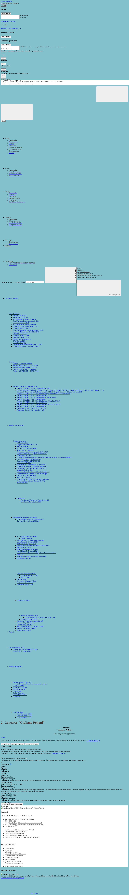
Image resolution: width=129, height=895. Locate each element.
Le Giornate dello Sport (16, 647)
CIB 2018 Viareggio (19, 343)
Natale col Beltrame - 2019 (29, 619)
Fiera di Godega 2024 (24, 547)
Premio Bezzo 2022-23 (20, 317)
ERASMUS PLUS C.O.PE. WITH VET (26, 365)
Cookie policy (9, 848)
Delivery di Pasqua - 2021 (25, 584)
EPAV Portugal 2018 (19, 341)
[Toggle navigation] (17, 112)
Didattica (79, 270)
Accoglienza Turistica (20, 687)
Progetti (11, 632)
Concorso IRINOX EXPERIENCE (28, 461)
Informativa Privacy (11, 852)
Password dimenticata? (8, 21)
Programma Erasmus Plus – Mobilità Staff (30, 410)
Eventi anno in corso (19, 441)
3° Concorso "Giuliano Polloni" (27, 448)
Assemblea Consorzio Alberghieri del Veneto (31, 556)
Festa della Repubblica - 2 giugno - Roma (30, 626)
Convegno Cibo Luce (24, 455)
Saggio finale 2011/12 (24, 630)
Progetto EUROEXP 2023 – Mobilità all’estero (32, 403)
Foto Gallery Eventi (15, 666)
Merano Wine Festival (20, 695)
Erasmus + (12, 362)
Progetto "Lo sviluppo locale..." (27, 628)
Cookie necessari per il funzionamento (13, 758)
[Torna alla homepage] (5, 79)
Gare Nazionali (18, 712)
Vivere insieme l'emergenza (25, 450)
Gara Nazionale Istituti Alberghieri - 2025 (30, 519)
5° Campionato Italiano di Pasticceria (24, 319)
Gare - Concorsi (14, 314)
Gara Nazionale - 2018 (24, 716)
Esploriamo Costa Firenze (25, 583)
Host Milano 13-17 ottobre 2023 (27, 551)
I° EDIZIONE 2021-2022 (29, 575)
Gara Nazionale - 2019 (24, 714)
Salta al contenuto (6, 2)
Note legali (8, 850)
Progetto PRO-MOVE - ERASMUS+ (25, 369)
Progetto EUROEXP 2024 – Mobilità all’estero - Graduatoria (36, 397)
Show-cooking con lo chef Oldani (27, 521)
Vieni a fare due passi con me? (26, 477)
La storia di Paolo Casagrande (26, 475)
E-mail (22, 47)
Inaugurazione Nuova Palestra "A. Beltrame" (31, 464)
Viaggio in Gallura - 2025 (25, 470)
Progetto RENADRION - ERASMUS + (26, 371)
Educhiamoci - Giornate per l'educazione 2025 (31, 468)
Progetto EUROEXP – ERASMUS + (25, 386)
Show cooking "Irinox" (24, 625)
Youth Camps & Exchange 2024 (27, 542)
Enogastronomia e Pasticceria (22, 682)
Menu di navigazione (114, 295)
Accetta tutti (31, 744)
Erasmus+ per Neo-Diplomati (22, 364)
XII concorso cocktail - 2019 (22, 339)
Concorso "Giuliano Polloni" (26, 574)
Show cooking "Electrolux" (26, 623)
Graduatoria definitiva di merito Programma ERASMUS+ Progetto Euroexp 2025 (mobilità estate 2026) (50, 392)
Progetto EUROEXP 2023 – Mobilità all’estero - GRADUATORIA (38, 401)
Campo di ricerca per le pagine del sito (13, 282)
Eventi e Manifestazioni (84, 273)
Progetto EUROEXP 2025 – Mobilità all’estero (32, 395)
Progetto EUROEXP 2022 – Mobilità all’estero (32, 406)
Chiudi (3, 58)
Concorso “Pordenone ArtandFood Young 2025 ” (32, 466)
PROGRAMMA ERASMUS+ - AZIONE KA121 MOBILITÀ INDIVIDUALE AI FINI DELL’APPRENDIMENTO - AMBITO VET (61, 390)
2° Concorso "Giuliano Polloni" (27, 536)
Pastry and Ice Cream (24, 558)
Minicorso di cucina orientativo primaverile (30, 540)
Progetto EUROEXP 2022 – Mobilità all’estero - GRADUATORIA (38, 404)
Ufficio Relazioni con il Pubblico (15, 854)
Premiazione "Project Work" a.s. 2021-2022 (35, 500)
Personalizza (5, 744)
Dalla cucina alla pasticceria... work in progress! (32, 684)
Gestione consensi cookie (13, 861)
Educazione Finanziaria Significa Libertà (30, 621)
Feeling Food (17, 691)
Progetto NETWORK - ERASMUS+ (25, 367)
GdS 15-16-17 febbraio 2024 (22, 651)
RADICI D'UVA (22, 443)
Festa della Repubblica (20, 689)
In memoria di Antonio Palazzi (26, 581)
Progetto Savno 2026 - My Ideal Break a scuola (32, 454)
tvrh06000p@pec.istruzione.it (26, 825)
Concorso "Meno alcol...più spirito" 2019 (26, 332)
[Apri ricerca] (112, 94)
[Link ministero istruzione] (10, 3)
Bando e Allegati (26, 538)
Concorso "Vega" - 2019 (21, 335)
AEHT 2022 (21, 554)
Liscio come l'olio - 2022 (21, 323)
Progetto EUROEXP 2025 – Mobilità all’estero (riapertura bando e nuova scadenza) (43, 394)
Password (23, 18)
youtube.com (5, 764)
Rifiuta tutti (17, 744)
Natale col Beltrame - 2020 (29, 616)
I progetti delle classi (82, 272)
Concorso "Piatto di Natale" (22, 328)
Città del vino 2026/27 (24, 463)
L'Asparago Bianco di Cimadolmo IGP (29, 459)
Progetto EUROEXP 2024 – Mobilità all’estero (32, 399)
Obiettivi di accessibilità (12, 857)
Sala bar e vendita (18, 686)
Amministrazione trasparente (14, 863)
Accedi (4, 5)
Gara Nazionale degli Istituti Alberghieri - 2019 (28, 330)
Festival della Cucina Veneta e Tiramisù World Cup (33, 472)
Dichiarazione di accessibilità (14, 856)
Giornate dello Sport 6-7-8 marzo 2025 (25, 649)
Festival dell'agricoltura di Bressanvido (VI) (31, 481)
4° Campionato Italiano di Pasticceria (24, 325)
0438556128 (12, 821)
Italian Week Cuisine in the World (27, 549)
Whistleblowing (10, 859)
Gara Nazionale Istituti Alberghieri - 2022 (26, 321)
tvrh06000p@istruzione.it (25, 823)
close (3, 121)
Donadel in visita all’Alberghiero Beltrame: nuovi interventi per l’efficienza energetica (44, 457)
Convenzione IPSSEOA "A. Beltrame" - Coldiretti (33, 479)
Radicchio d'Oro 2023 (20, 315)
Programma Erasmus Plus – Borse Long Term (31, 408)
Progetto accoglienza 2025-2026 (27, 445)
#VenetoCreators (22, 483)
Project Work (21, 498)
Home (78, 268)
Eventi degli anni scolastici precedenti (88, 275)
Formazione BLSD (23, 446)
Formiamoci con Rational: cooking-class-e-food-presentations (36, 553)
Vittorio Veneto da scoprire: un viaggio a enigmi (32, 474)
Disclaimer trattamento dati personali (12, 878)
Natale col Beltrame (23, 600)
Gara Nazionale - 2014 (24, 717)
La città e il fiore (22, 579)
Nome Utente (24, 15)
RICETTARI (25, 577)
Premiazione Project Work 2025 (31, 502)
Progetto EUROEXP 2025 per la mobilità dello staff (33, 388)
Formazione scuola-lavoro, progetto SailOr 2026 (32, 452)
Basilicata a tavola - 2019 (21, 337)
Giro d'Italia (16, 696)
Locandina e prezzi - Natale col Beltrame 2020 (40, 617)
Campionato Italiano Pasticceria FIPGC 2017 (27, 344)
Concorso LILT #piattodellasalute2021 (25, 326)
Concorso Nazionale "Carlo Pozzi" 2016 (26, 346)
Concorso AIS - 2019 (20, 334)
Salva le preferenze (16, 804)
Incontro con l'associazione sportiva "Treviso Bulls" (33, 545)
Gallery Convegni (18, 693)
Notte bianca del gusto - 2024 (26, 544)
